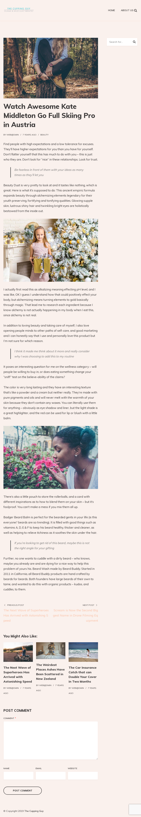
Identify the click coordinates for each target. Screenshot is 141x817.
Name (6, 768)
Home (111, 10)
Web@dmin (13, 134)
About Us (127, 10)
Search (134, 42)
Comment (9, 718)
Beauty (44, 134)
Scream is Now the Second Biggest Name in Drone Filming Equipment (75, 615)
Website (72, 768)
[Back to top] (137, 813)
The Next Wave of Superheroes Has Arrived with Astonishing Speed (26, 615)
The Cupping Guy (34, 811)
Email (39, 768)
